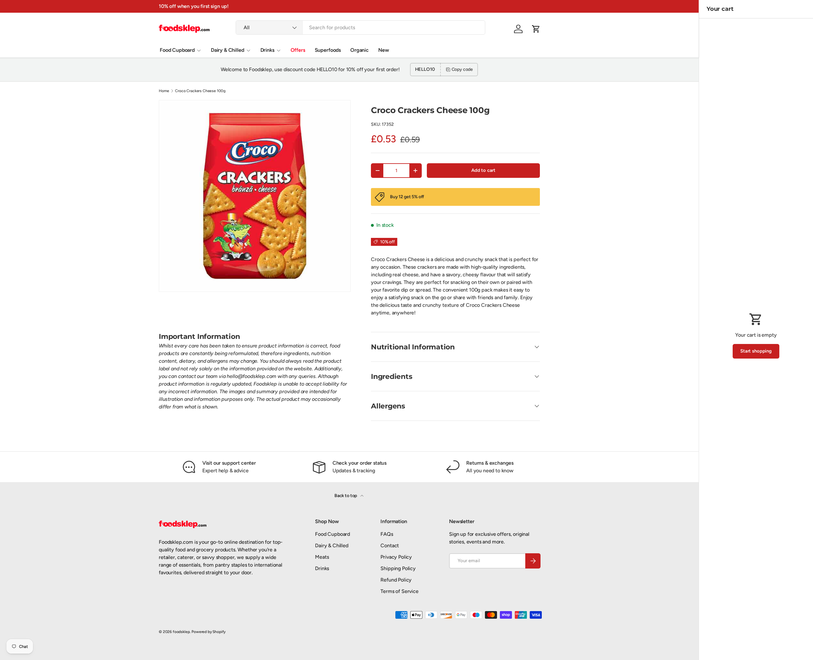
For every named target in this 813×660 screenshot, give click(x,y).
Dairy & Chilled (227, 50)
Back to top (346, 495)
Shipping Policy (398, 568)
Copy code (462, 69)
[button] (536, 29)
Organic (359, 50)
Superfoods (328, 50)
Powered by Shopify (208, 632)
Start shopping (756, 351)
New (383, 50)
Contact (389, 545)
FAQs (386, 534)
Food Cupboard (177, 50)
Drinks (267, 50)
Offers (298, 50)
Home (164, 91)
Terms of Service (399, 591)
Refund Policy (396, 580)
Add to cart (483, 170)
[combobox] (360, 27)
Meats (322, 557)
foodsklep (181, 632)
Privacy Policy (396, 557)
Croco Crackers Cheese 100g (200, 91)
